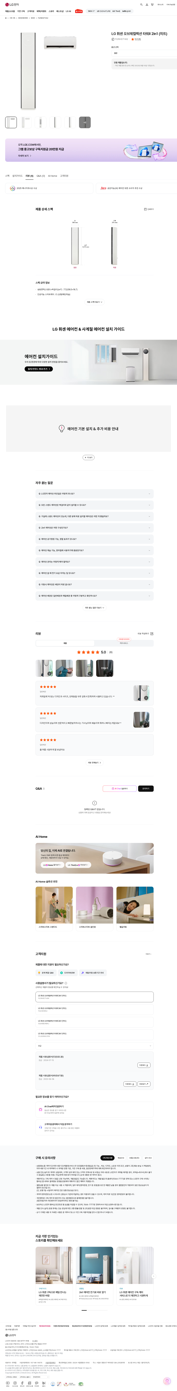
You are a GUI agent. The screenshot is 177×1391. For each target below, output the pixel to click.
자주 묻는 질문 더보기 (93, 608)
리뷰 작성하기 (143, 633)
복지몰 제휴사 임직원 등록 (136, 1326)
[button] (88, 457)
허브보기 (83, 865)
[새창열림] (91, 11)
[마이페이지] (147, 4)
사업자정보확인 (50, 1363)
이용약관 (17, 1326)
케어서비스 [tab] (124, 642)
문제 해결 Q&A (48, 973)
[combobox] (95, 1045)
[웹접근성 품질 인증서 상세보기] (81, 1384)
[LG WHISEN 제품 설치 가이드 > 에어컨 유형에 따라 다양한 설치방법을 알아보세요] (88, 362)
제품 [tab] (65, 643)
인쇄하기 (150, 209)
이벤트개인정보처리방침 (61, 1326)
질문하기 (121, 789)
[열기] (65, 983)
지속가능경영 (171, 5)
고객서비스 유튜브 (11, 1377)
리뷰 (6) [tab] (29, 175)
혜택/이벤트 (41, 11)
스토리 (51, 11)
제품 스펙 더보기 (93, 302)
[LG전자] (12, 4)
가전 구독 (21, 11)
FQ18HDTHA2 (43, 18)
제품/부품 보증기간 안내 (95, 973)
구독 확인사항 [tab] (107, 1158)
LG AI (68, 11)
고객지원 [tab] (64, 175)
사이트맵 (8, 1326)
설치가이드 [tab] (17, 175)
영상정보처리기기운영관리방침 (82, 1326)
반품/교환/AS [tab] (134, 1158)
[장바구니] (152, 4)
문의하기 (146, 788)
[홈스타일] (78, 11)
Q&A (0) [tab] (41, 175)
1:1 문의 (34, 1341)
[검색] (141, 4)
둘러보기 (56, 865)
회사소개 (160, 5)
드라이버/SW (69, 973)
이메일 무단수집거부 (29, 1326)
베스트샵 (59, 11)
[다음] (153, 1276)
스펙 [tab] (7, 175)
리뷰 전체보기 (93, 763)
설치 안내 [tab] (148, 1158)
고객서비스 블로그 (25, 1377)
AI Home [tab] (52, 175)
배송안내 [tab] (121, 1158)
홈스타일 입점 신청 (11, 1330)
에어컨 (33, 18)
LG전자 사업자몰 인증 (155, 1326)
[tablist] (95, 643)
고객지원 (30, 11)
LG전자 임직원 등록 (101, 1326)
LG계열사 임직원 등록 (118, 1326)
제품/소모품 (10, 11)
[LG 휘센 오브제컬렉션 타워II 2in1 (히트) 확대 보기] (48, 71)
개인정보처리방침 (44, 1326)
